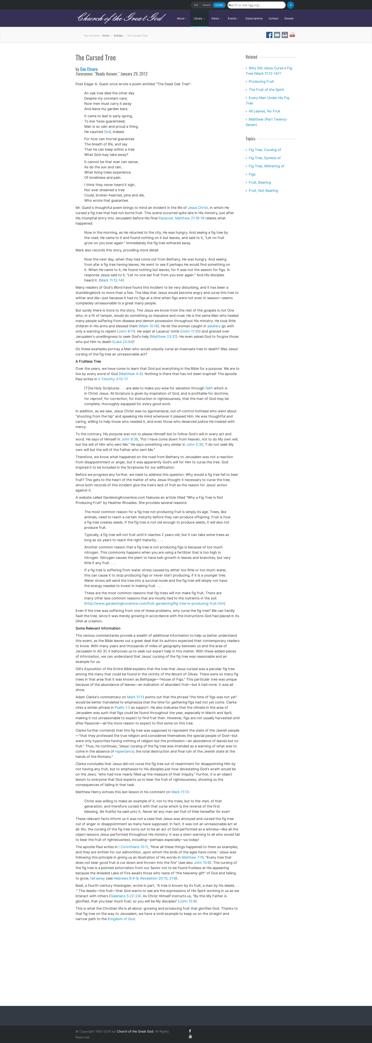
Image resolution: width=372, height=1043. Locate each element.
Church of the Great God (118, 18)
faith (209, 388)
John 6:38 (129, 439)
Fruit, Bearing (260, 182)
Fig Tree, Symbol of (265, 158)
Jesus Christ (198, 208)
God (107, 132)
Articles (118, 35)
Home (105, 35)
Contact (274, 18)
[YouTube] (190, 1036)
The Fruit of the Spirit (266, 90)
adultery (214, 326)
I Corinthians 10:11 (133, 847)
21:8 (172, 878)
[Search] (290, 5)
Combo (219, 4)
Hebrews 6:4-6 (126, 878)
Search (207, 4)
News (216, 18)
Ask (196, 4)
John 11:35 (190, 331)
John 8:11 (126, 331)
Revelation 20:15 (153, 878)
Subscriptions (254, 18)
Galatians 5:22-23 (125, 896)
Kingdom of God (121, 919)
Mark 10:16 (149, 326)
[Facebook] (190, 1031)
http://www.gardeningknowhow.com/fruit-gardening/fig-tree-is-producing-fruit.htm (155, 603)
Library (198, 18)
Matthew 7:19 (193, 857)
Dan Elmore (89, 69)
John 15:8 (187, 901)
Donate (289, 18)
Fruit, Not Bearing (263, 190)
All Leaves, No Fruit (264, 111)
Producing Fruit (261, 81)
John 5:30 (194, 444)
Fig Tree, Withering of (266, 166)
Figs (252, 174)
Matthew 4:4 (130, 374)
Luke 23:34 (123, 342)
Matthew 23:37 (163, 336)
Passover (165, 218)
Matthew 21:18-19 (189, 218)
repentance (124, 751)
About (181, 18)
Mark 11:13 (135, 697)
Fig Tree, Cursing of (265, 150)
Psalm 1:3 (122, 707)
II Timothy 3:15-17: (113, 379)
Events (232, 18)
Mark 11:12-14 (111, 280)
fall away (97, 878)
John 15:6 (202, 863)
